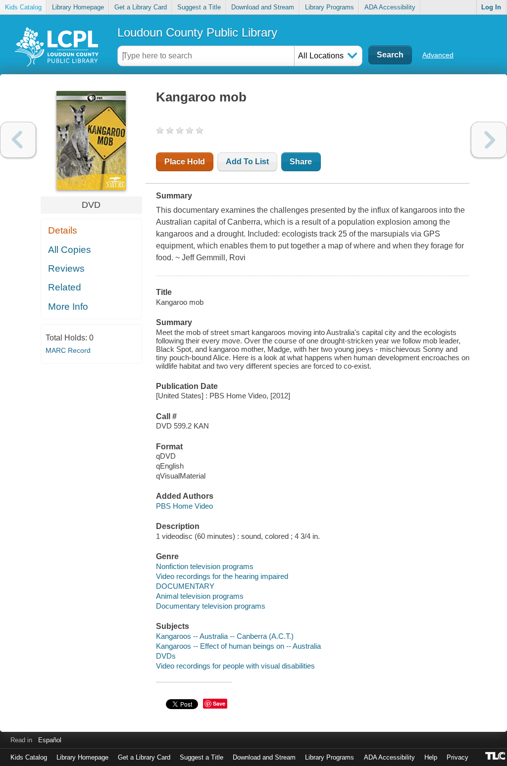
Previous (18, 140)
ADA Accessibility (389, 7)
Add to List (247, 161)
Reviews (66, 268)
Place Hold (184, 161)
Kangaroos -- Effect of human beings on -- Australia (238, 646)
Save (219, 703)
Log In (491, 7)
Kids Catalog (23, 7)
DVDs (166, 656)
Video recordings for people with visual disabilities (235, 666)
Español (49, 740)
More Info (68, 306)
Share (301, 161)
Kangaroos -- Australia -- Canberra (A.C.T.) (225, 636)
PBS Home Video (184, 506)
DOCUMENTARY (185, 586)
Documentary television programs (210, 606)
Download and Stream (262, 7)
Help (430, 757)
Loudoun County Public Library (197, 32)
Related (64, 287)
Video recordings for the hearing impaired (222, 576)
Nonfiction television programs (205, 566)
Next (489, 140)
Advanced (438, 55)
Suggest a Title (199, 7)
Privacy (457, 757)
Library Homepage (78, 7)
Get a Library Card (140, 7)
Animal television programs (200, 596)
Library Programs (329, 7)
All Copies (69, 249)
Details (62, 230)
